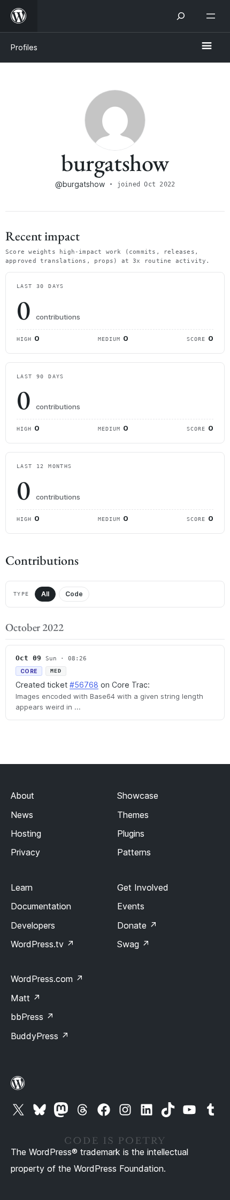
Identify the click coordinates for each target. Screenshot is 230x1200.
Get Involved (142, 887)
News (22, 814)
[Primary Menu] (206, 46)
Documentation (41, 906)
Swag (133, 944)
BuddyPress (40, 1036)
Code (74, 594)
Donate (137, 925)
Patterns (134, 852)
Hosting (26, 833)
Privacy (25, 852)
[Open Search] (181, 16)
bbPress (32, 1016)
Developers (33, 925)
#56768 (84, 684)
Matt (26, 998)
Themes (133, 814)
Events (130, 906)
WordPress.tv (42, 944)
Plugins (130, 833)
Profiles (24, 47)
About (22, 795)
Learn (22, 887)
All (45, 594)
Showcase (137, 795)
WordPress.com (47, 978)
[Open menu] (213, 16)
